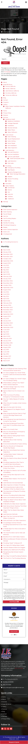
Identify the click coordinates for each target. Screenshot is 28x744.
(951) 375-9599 (14, 7)
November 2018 (7, 343)
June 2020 (6, 329)
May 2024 (6, 296)
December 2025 (8, 254)
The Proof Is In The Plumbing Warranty (14, 558)
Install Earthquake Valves (17, 158)
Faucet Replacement (14, 139)
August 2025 (7, 263)
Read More (14, 631)
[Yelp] (8, 728)
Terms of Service (16, 590)
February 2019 (7, 338)
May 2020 (6, 332)
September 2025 (8, 261)
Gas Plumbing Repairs (9, 218)
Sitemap (5, 201)
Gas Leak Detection (13, 152)
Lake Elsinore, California (12, 91)
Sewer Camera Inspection (10, 229)
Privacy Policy (7, 113)
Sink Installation (12, 145)
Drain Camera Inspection (10, 209)
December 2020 (8, 323)
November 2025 (8, 256)
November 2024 (8, 283)
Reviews (5, 115)
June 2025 (6, 267)
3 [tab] (14, 634)
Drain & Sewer (9, 135)
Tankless (10, 196)
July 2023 (6, 318)
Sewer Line (6, 231)
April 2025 (6, 272)
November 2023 (8, 309)
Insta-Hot (10, 194)
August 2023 (7, 316)
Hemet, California (10, 88)
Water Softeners (12, 132)
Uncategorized (7, 234)
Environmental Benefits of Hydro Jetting (15, 444)
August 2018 (7, 347)
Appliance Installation (14, 121)
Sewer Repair (11, 143)
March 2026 (6, 250)
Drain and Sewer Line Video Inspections (14, 520)
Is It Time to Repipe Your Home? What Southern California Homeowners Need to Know (14, 374)
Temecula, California (11, 95)
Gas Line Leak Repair (13, 156)
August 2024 (7, 289)
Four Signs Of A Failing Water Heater (13, 545)
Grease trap (6, 220)
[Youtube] (11, 728)
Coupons (5, 102)
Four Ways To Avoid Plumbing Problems (14, 556)
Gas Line (5, 216)
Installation (11, 125)
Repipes (10, 176)
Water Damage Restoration (17, 174)
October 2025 (7, 258)
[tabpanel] (14, 622)
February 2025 (7, 276)
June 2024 (6, 294)
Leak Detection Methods (10, 514)
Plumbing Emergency (9, 225)
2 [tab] (13, 634)
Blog (4, 98)
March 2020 (6, 336)
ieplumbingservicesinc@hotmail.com (13, 687)
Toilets (9, 181)
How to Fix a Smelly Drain (10, 429)
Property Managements (14, 172)
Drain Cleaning (12, 136)
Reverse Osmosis (12, 127)
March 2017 (6, 360)
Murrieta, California (10, 93)
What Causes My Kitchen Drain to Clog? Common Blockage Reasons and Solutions (14, 415)
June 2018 (6, 352)
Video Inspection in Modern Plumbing (14, 485)
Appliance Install (10, 119)
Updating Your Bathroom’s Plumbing (14, 549)
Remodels (8, 183)
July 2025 (6, 265)
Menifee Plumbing (8, 223)
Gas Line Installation (13, 154)
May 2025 (6, 269)
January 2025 (7, 278)
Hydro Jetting (12, 141)
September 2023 (8, 314)
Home (5, 110)
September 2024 (8, 287)
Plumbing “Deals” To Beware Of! (12, 543)
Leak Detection (9, 150)
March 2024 (6, 301)
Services (5, 117)
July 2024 (6, 292)
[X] (5, 728)
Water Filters (11, 130)
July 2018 (6, 349)
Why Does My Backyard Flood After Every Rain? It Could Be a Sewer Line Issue (13, 425)
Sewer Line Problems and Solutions (13, 497)
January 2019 (7, 340)
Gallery (5, 104)
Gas (9, 192)
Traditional (11, 198)
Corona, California (10, 86)
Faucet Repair (7, 214)
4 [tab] (16, 634)
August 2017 (6, 358)
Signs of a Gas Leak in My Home (12, 407)
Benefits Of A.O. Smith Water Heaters (14, 536)
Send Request (13, 601)
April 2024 (6, 298)
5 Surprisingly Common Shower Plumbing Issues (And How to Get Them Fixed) (14, 524)
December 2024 (8, 281)
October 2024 (7, 285)
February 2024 (7, 303)
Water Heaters (9, 185)
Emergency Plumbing (14, 167)
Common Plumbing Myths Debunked (14, 495)
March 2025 (6, 274)
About (5, 82)
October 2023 (7, 312)
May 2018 (6, 354)
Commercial (11, 187)
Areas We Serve (7, 84)
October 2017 (7, 356)
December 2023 (8, 307)
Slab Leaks (11, 163)
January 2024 (7, 305)
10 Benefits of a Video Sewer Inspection (14, 504)
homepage (7, 71)
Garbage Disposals (13, 123)
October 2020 (7, 325)
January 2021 (7, 320)
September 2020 (8, 327)
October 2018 (7, 345)
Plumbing (8, 166)
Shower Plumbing (13, 178)
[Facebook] (2, 728)
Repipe (5, 227)
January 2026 (7, 252)
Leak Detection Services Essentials (13, 482)
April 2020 (6, 334)
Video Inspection (12, 147)
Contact (5, 100)
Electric (10, 190)
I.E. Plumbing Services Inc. (10, 242)
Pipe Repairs (11, 170)
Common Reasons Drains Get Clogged (14, 547)
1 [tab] (11, 634)
